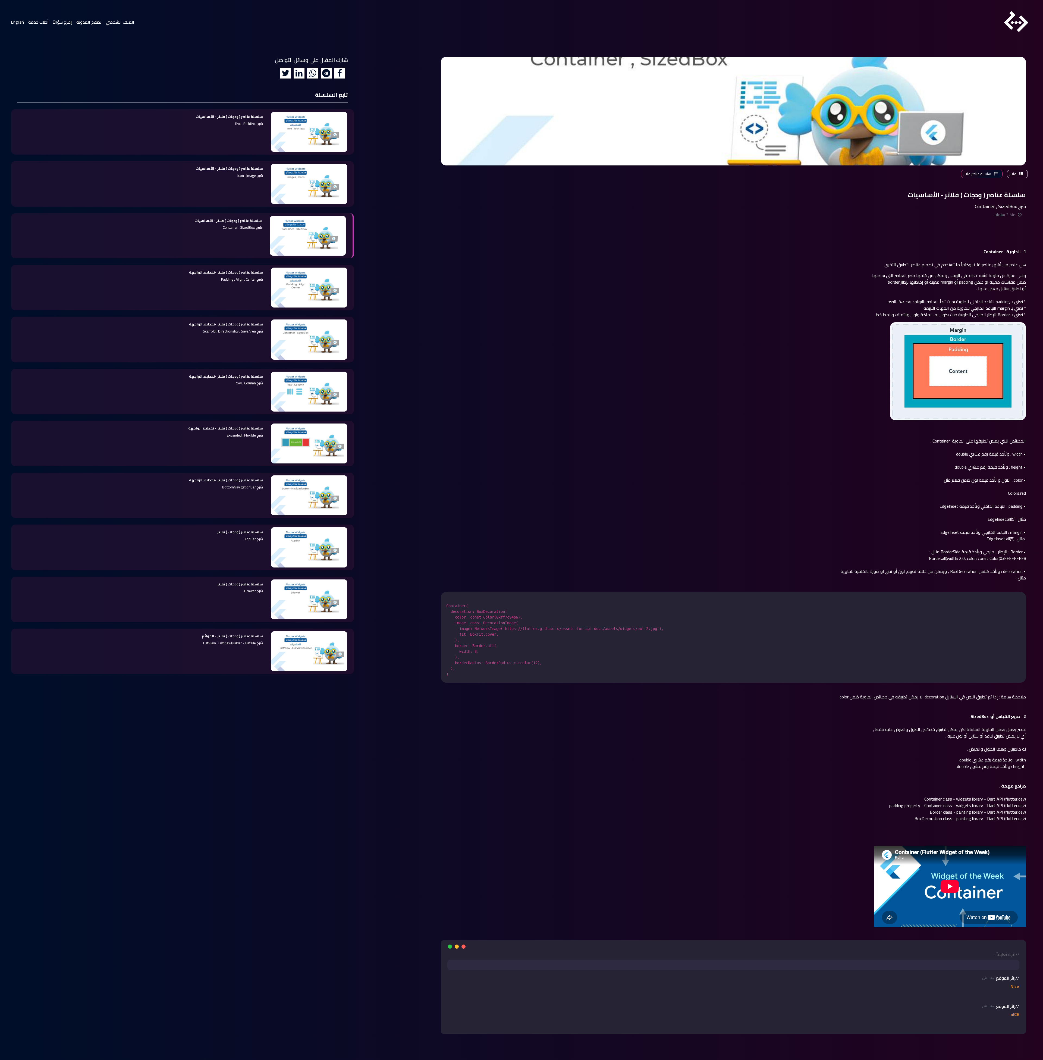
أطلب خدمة (38, 22)
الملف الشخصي (119, 22)
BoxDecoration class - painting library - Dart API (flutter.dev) (970, 818)
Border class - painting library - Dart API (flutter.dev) (978, 812)
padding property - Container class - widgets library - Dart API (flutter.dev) (957, 805)
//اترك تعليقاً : (1007, 954)
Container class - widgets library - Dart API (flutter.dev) (975, 799)
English (17, 22)
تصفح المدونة (89, 22)
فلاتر (1013, 173)
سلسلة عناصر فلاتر (977, 173)
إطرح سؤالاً (62, 22)
